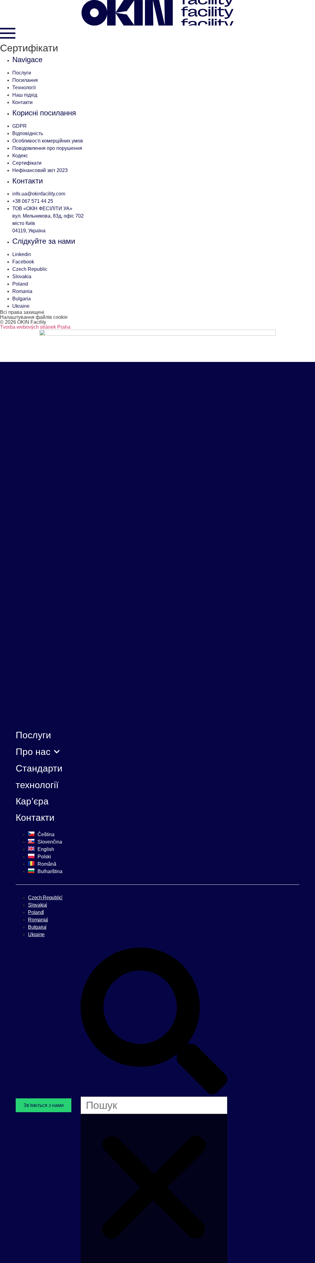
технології (37, 785)
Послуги (33, 735)
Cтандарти (39, 768)
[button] (154, 1022)
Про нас (33, 752)
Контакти (35, 817)
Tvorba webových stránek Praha (35, 327)
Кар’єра (32, 801)
